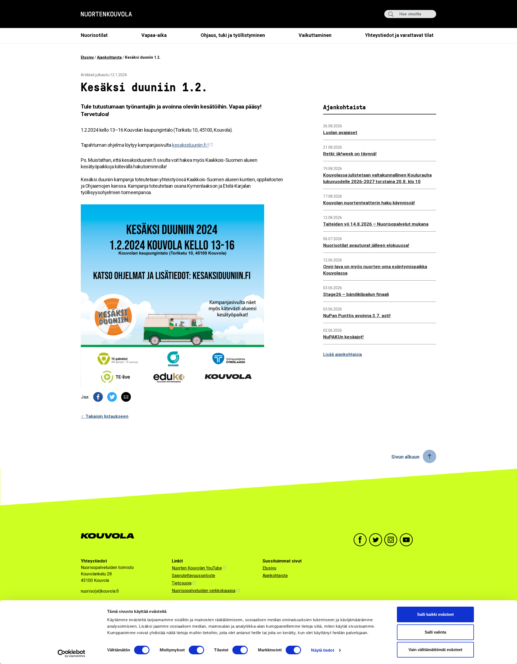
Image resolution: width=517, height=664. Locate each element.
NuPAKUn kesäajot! (343, 337)
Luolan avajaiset (340, 132)
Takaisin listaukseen (106, 416)
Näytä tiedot (322, 650)
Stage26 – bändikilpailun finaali (356, 294)
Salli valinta (435, 632)
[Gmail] (126, 397)
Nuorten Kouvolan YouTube (197, 568)
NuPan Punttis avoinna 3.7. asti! (357, 315)
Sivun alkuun (405, 457)
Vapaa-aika (154, 35)
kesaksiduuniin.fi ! (190, 145)
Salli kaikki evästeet (435, 614)
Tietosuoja (181, 583)
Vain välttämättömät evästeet (435, 649)
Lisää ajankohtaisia (342, 354)
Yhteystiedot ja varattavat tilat (399, 35)
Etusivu (87, 57)
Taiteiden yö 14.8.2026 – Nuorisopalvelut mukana (375, 224)
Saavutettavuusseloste (193, 575)
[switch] (196, 650)
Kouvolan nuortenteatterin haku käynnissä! (369, 202)
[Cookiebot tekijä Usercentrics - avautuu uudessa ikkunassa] (71, 653)
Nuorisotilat (94, 35)
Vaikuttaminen (315, 35)
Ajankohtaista (109, 57)
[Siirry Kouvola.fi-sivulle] (110, 536)
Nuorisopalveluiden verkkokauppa (203, 590)
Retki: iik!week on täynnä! (350, 153)
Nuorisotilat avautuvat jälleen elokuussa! (366, 245)
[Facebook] (98, 397)
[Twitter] (112, 397)
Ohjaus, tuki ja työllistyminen (233, 35)
